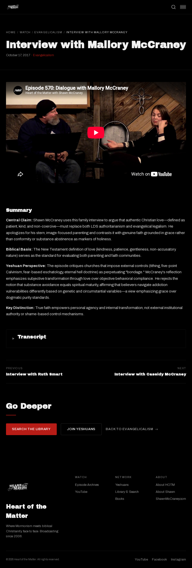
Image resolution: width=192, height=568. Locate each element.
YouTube (81, 492)
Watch (25, 32)
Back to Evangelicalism (129, 429)
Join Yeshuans (81, 429)
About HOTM (165, 485)
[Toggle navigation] (183, 7)
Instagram (178, 559)
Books (119, 499)
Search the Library (31, 429)
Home (11, 32)
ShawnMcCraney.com (171, 499)
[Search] (173, 6)
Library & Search (127, 492)
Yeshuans (122, 485)
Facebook (159, 559)
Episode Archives (87, 485)
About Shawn (165, 492)
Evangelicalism (48, 32)
